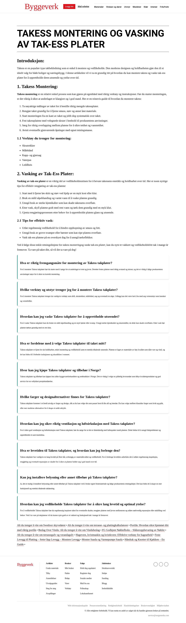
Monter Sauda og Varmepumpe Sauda (102, 539)
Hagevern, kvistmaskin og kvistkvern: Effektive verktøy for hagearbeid (114, 534)
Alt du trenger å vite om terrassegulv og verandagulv (45, 534)
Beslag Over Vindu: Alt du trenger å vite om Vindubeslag (69, 530)
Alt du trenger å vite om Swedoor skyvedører (41, 525)
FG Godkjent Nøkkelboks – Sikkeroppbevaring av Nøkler (133, 530)
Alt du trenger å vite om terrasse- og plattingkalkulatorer (98, 525)
